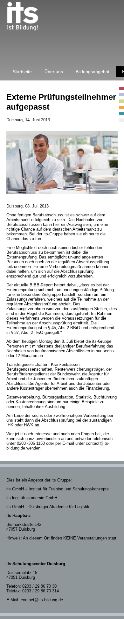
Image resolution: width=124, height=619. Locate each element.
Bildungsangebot (92, 71)
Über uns (54, 71)
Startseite (22, 71)
